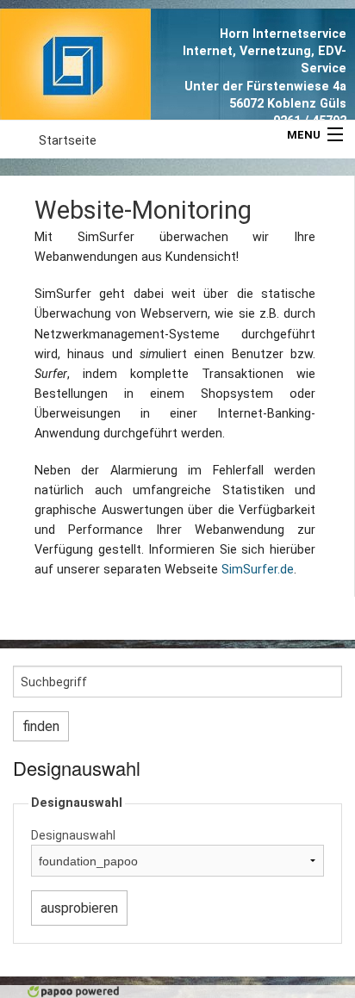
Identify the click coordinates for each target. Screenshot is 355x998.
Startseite (68, 140)
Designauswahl (73, 835)
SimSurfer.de (257, 569)
